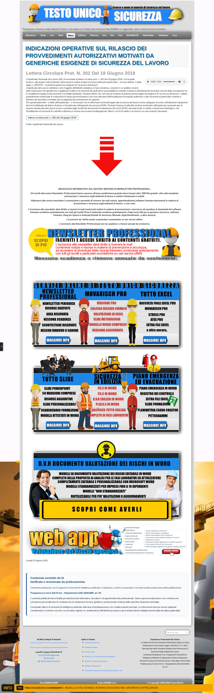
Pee (120, 35)
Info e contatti (90, 652)
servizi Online (48, 642)
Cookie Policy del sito (92, 642)
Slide (56, 647)
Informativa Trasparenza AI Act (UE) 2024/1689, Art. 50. (103, 670)
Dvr (112, 35)
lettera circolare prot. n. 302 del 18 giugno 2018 (52, 117)
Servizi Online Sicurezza (50, 661)
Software (163, 35)
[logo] (104, 13)
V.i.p (174, 35)
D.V (61, 647)
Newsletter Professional (93, 666)
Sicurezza (30, 35)
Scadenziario (55, 642)
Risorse (94, 35)
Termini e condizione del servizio (96, 661)
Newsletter (148, 35)
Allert (58, 647)
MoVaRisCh (133, 35)
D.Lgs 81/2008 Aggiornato (49, 655)
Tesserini (38, 647)
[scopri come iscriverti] (104, 244)
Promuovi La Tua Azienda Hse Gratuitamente (100, 656)
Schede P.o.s (41, 642)
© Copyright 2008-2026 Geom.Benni (165, 683)
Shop (43, 35)
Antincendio (44, 647)
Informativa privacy (91, 647)
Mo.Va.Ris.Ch (33, 642)
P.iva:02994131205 (49, 683)
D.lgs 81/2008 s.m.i (107, 683)
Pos (48, 658)
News (71, 35)
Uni (104, 35)
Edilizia (82, 35)
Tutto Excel (33, 647)
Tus (52, 35)
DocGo (66, 642)
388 (60, 642)
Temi (61, 35)
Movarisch (49, 647)
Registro (65, 647)
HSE (52, 658)
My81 (62, 642)
